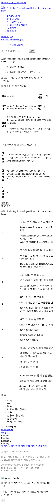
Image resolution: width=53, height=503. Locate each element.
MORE (5, 203)
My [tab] (3, 432)
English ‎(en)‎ (7, 39)
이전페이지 (7, 429)
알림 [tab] (7, 432)
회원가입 (19, 45)
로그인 (10, 45)
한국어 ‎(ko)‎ (18, 39)
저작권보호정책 (39, 446)
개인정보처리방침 (10, 446)
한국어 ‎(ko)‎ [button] (7, 36)
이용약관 (25, 446)
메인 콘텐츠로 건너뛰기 (13, 2)
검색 (32, 51)
